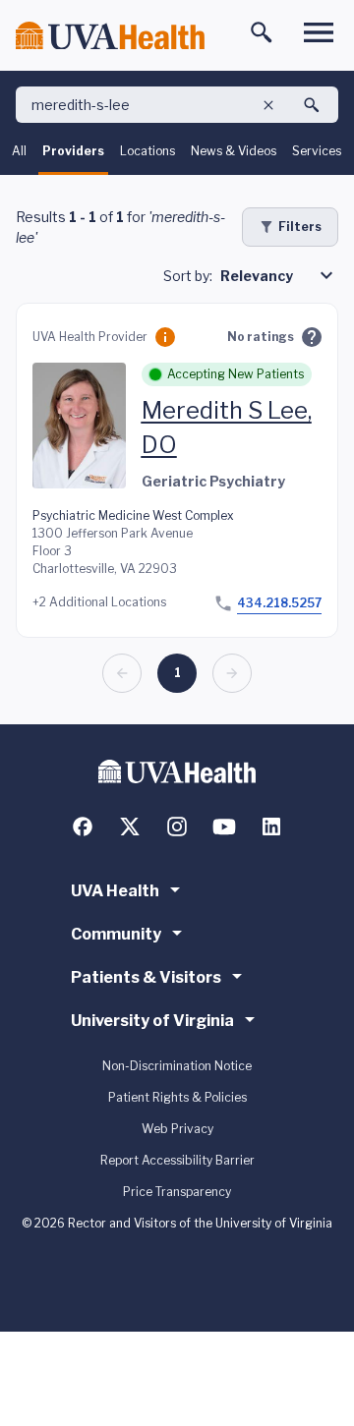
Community (116, 934)
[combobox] (279, 275)
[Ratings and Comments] (312, 337)
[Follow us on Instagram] (177, 826)
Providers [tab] (73, 150)
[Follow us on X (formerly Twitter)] (130, 826)
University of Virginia (152, 1020)
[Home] (110, 36)
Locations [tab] (147, 150)
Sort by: (187, 275)
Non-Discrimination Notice (177, 1065)
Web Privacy (177, 1128)
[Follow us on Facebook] (82, 826)
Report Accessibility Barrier (177, 1160)
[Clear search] (268, 105)
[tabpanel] (177, 449)
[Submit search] (311, 105)
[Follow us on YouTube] (224, 826)
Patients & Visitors (146, 977)
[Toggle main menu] (318, 32)
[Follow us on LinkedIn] (271, 826)
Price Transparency (177, 1191)
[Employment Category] (165, 337)
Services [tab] (316, 150)
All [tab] (19, 150)
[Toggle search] (261, 32)
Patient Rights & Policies (177, 1097)
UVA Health (115, 891)
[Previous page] (122, 673)
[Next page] (232, 673)
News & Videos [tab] (233, 150)
